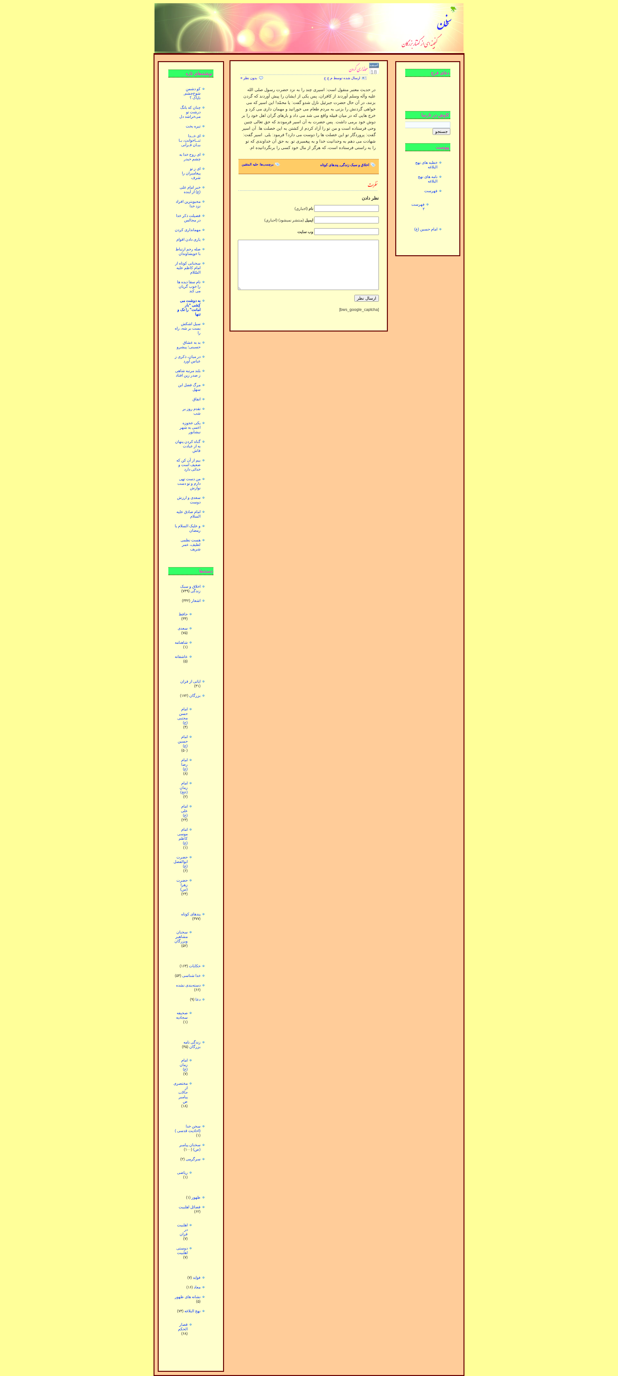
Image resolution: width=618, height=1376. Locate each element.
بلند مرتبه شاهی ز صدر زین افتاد (188, 373)
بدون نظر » (248, 78)
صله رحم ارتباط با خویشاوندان (188, 251)
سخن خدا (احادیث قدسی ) (188, 1128)
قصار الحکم (183, 1326)
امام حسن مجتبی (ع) (182, 716)
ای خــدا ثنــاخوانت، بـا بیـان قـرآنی (190, 140)
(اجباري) (304, 208)
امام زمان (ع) (184, 1065)
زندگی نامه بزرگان (192, 1044)
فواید (197, 1277)
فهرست (430, 191)
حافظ (183, 614)
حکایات (195, 966)
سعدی (183, 628)
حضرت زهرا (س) (182, 885)
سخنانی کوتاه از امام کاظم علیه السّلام (188, 268)
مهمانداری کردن (188, 230)
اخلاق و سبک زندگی (190, 588)
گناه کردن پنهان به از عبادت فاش (188, 446)
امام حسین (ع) (183, 741)
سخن (444, 23)
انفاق (196, 399)
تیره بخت (193, 126)
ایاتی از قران (190, 681)
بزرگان (195, 695)
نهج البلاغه (192, 1311)
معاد (197, 1287)
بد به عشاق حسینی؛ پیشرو (189, 344)
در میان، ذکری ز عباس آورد (188, 358)
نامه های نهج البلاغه (427, 178)
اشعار (196, 600)
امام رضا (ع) (184, 764)
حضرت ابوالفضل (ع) (180, 861)
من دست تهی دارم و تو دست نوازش (189, 483)
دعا (198, 999)
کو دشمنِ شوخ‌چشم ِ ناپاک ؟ (192, 93)
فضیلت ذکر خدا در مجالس (188, 217)
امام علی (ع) (184, 811)
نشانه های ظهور (188, 1297)
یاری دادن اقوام (188, 239)
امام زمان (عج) (184, 787)
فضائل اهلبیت (190, 1207)
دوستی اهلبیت (182, 1250)
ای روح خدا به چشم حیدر (190, 156)
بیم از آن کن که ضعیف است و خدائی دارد (188, 465)
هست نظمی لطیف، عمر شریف (191, 544)
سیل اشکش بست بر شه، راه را (188, 328)
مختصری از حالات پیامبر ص (180, 1092)
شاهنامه (181, 642)
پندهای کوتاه (191, 914)
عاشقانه (181, 656)
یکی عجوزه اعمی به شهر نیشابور (190, 427)
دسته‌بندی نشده (188, 985)
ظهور (196, 1197)
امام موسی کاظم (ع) (182, 836)
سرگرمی (193, 1159)
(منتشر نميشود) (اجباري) (288, 220)
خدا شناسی (191, 975)
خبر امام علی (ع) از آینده (190, 189)
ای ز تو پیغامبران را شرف (191, 173)
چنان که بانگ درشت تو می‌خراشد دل (190, 112)
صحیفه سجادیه (182, 1015)
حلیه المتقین (250, 164)
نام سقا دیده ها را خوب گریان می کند (189, 286)
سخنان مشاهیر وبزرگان (181, 936)
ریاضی (182, 1172)
